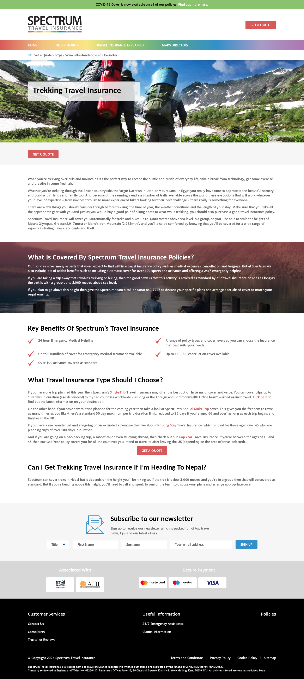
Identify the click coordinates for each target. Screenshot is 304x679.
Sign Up (247, 544)
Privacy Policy (220, 658)
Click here (260, 397)
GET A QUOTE (43, 154)
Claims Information (156, 632)
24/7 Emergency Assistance (162, 624)
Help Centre (66, 45)
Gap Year (185, 437)
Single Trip (118, 392)
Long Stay (169, 425)
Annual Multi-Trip (196, 409)
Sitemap (270, 658)
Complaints (36, 632)
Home (33, 45)
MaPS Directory (175, 45)
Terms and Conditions (187, 658)
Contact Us (36, 624)
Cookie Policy (247, 658)
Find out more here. (193, 4)
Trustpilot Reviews (41, 639)
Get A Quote (260, 25)
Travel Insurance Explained (120, 45)
